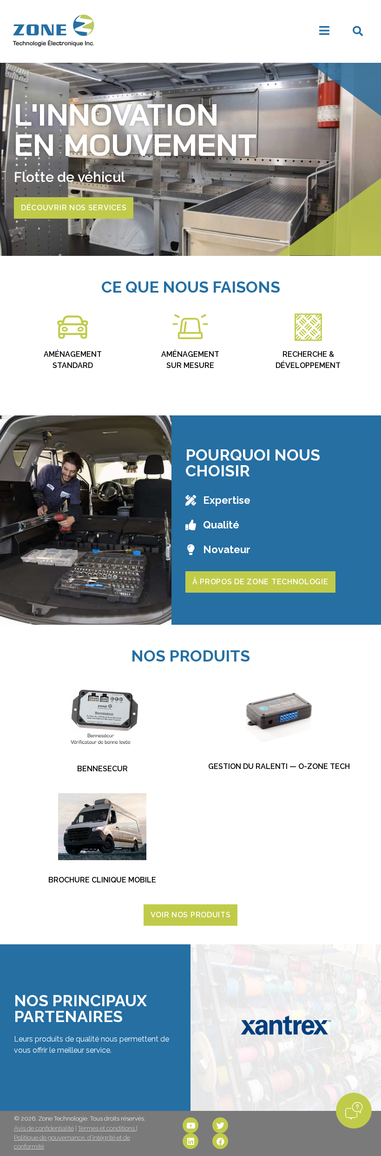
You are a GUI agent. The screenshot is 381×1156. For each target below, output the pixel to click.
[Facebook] (220, 1141)
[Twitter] (220, 1125)
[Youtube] (190, 1125)
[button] (357, 31)
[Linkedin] (190, 1141)
